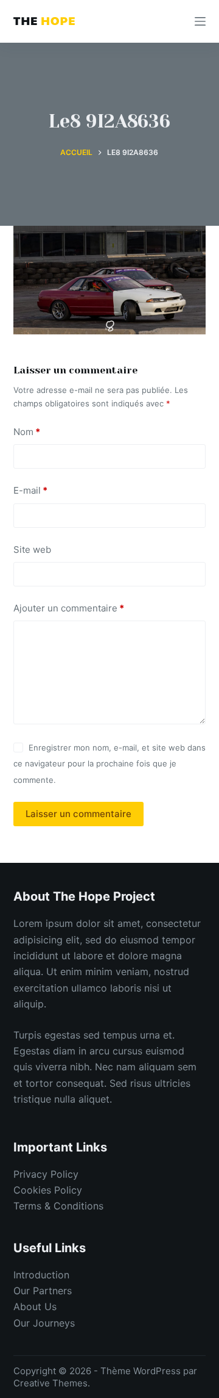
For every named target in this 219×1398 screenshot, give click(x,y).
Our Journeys (44, 1323)
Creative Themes (50, 1383)
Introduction (41, 1275)
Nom (26, 432)
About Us (35, 1306)
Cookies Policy (47, 1190)
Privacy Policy (45, 1174)
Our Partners (42, 1291)
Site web (32, 549)
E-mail (30, 490)
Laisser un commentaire (78, 814)
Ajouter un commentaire (68, 608)
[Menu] (200, 21)
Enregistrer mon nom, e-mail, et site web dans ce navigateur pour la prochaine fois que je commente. (109, 764)
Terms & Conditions (58, 1206)
